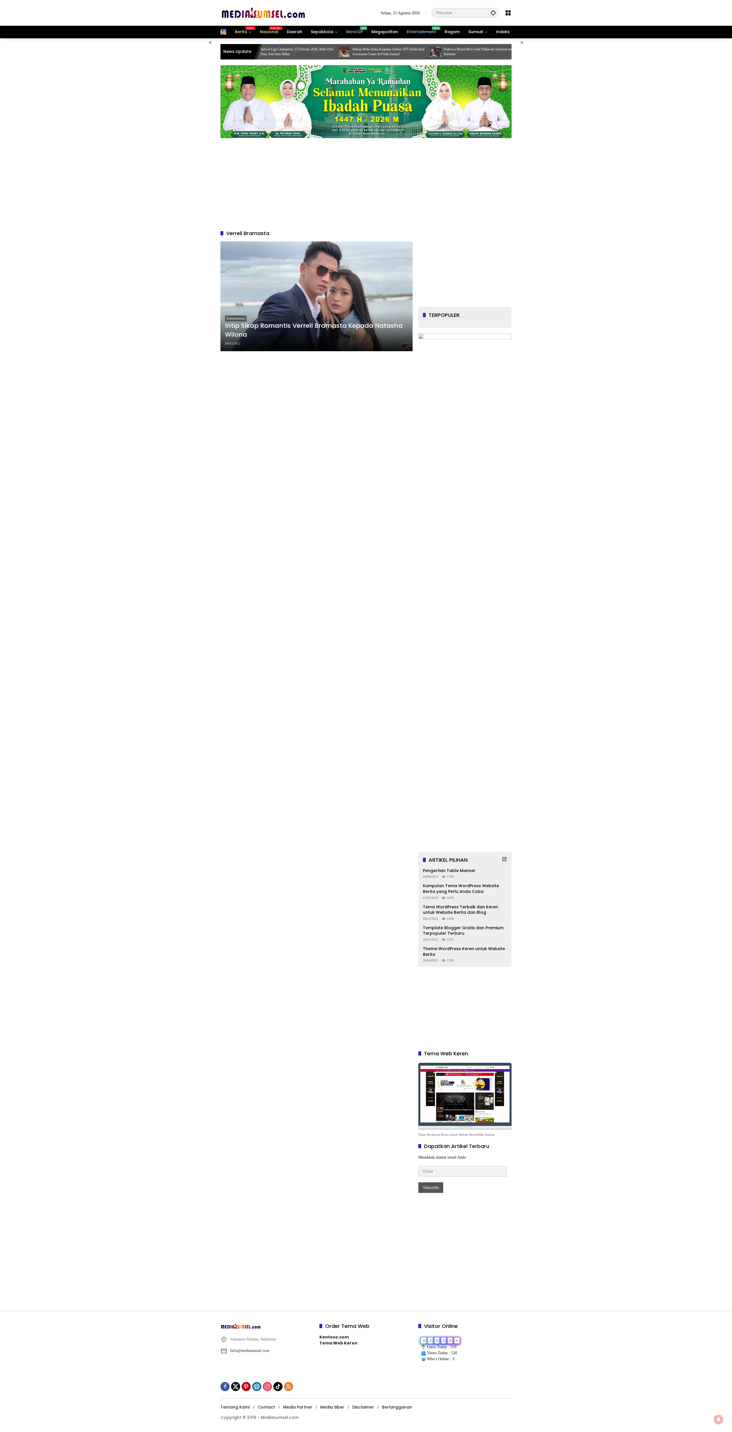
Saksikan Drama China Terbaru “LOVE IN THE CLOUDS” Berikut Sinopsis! (495, 51)
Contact (266, 1407)
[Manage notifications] (718, 1419)
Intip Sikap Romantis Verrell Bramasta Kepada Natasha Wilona (314, 330)
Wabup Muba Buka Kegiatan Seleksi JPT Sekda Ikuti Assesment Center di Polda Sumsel (316, 51)
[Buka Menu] (508, 12)
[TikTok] (278, 1386)
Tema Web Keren (338, 1343)
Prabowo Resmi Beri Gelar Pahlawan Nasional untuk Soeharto (407, 51)
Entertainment (235, 318)
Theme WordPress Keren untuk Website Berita (464, 951)
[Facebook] (225, 1386)
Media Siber (332, 1407)
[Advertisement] (191, 124)
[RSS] (288, 1386)
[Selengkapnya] (504, 859)
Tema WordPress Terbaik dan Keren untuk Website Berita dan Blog (460, 909)
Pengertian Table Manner (449, 870)
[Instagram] (267, 1386)
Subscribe (431, 1187)
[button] (493, 12)
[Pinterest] (246, 1386)
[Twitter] (235, 1386)
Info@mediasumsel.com (249, 1350)
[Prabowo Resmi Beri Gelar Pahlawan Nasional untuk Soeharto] (363, 52)
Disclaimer (363, 1407)
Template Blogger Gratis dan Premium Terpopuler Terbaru (463, 930)
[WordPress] (256, 1386)
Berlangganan (397, 1407)
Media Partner (297, 1407)
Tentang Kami (235, 1407)
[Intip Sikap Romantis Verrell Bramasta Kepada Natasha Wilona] (316, 296)
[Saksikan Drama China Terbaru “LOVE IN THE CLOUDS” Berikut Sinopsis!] (454, 52)
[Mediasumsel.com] (263, 12)
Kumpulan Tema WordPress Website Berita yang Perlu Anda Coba (461, 888)
